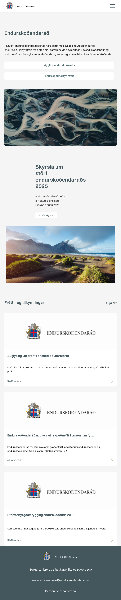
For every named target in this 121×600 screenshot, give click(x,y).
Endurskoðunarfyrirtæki (59, 76)
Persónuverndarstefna (60, 591)
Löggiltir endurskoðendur (59, 65)
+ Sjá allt (111, 303)
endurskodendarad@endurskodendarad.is (60, 580)
